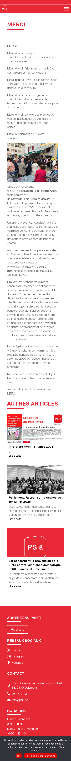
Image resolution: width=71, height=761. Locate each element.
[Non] (66, 748)
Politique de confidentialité (40, 755)
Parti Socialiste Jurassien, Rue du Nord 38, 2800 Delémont (34, 685)
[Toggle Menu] (66, 8)
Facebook (15, 662)
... (9, 451)
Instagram (16, 656)
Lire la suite (15, 455)
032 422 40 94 (19, 693)
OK (19, 755)
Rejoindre (17, 629)
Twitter (14, 650)
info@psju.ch (17, 700)
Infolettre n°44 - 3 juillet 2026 (31, 446)
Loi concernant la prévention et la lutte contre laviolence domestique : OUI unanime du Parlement (35, 565)
